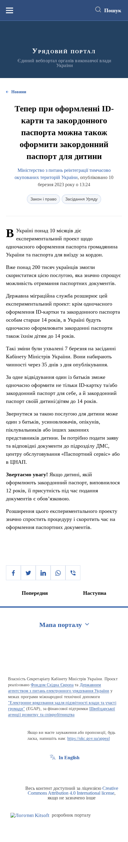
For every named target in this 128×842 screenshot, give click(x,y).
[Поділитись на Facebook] (13, 573)
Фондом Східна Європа (52, 685)
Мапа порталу (60, 624)
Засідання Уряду (81, 199)
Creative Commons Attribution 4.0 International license (73, 791)
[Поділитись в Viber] (73, 573)
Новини (18, 92)
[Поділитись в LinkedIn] (43, 573)
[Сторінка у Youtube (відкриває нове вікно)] (74, 771)
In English (69, 757)
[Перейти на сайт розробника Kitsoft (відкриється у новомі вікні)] (30, 815)
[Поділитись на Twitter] (28, 573)
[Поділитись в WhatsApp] (58, 573)
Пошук (112, 10)
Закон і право (43, 199)
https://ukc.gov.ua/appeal (88, 738)
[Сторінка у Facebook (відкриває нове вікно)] (52, 771)
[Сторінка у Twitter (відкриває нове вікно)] (63, 771)
